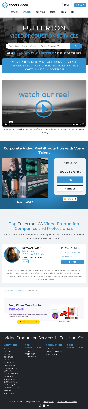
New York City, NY (11, 374)
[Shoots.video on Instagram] (40, 405)
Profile (72, 262)
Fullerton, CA (28, 251)
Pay (70, 179)
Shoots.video (8, 291)
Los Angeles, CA (10, 368)
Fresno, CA (8, 360)
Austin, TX (8, 349)
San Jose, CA (9, 390)
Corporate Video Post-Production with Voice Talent (44, 150)
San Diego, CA (9, 385)
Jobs (72, 12)
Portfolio (40, 12)
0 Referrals (39, 254)
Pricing (53, 12)
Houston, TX (9, 363)
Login (67, 5)
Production (20, 291)
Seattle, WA (9, 393)
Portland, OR (9, 379)
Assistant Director (54, 351)
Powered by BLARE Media (67, 402)
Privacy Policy (49, 402)
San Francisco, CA (11, 388)
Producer (29, 351)
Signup (80, 5)
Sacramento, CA (10, 382)
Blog (63, 12)
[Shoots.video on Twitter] (48, 405)
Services (15, 12)
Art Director (51, 354)
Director (50, 349)
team (27, 62)
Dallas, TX (8, 354)
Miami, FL (7, 371)
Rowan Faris (31, 248)
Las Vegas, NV (9, 365)
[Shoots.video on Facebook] (44, 405)
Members (27, 12)
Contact (41, 129)
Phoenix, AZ (9, 377)
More (51, 279)
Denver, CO (8, 357)
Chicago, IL (8, 351)
